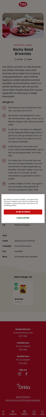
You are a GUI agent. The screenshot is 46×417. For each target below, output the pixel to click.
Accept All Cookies (23, 212)
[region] (23, 208)
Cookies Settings (23, 218)
